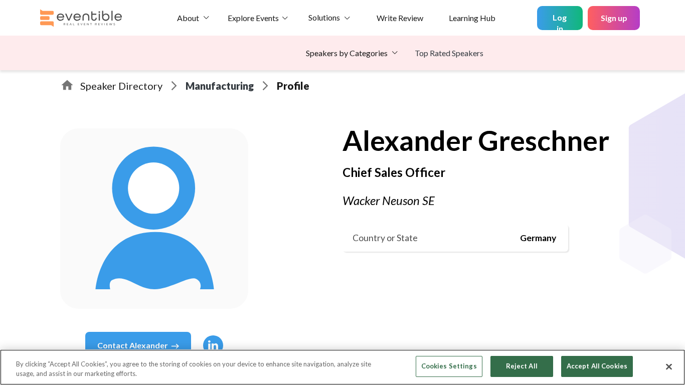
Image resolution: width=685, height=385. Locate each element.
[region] (342, 367)
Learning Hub (472, 18)
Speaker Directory (121, 86)
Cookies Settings (449, 366)
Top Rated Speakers (449, 53)
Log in (560, 21)
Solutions (324, 17)
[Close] (669, 366)
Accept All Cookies (597, 366)
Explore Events (253, 18)
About (188, 18)
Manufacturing (220, 86)
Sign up (614, 18)
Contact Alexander (132, 345)
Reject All (522, 366)
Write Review (400, 18)
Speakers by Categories (347, 53)
